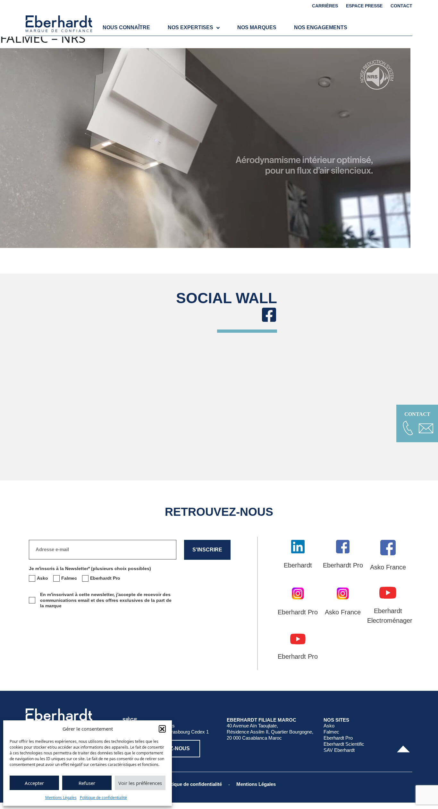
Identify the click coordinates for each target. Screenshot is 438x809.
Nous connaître (126, 27)
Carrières (325, 5)
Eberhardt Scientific (344, 744)
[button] (162, 728)
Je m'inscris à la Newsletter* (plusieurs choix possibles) (90, 568)
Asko (329, 725)
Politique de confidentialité (103, 797)
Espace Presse (364, 5)
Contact (401, 5)
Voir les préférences (140, 783)
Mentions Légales (61, 797)
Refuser (87, 783)
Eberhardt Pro (338, 738)
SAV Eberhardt (339, 750)
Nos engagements (320, 27)
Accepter (34, 783)
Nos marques (256, 27)
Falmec (331, 731)
